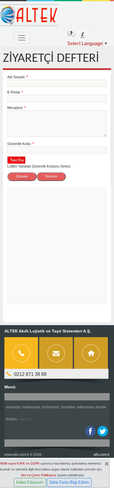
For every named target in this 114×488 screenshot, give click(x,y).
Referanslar (85, 407)
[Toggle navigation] (21, 38)
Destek (101, 407)
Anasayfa (13, 407)
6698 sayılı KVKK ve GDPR (19, 463)
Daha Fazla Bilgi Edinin (69, 482)
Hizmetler (68, 407)
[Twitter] (102, 431)
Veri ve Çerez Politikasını (38, 475)
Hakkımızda (31, 407)
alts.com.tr (102, 455)
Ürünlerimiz (50, 407)
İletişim (11, 419)
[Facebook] (90, 431)
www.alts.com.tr (16, 455)
